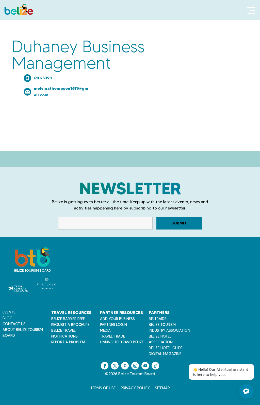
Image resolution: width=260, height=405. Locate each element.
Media (105, 330)
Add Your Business (117, 318)
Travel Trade (112, 336)
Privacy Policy (135, 388)
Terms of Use (103, 388)
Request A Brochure (70, 324)
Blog (7, 318)
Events (9, 312)
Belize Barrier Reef (68, 318)
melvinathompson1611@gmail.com (61, 91)
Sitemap (162, 388)
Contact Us (14, 324)
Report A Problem (68, 342)
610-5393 (43, 77)
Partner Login (113, 324)
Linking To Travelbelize (122, 342)
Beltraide (157, 318)
